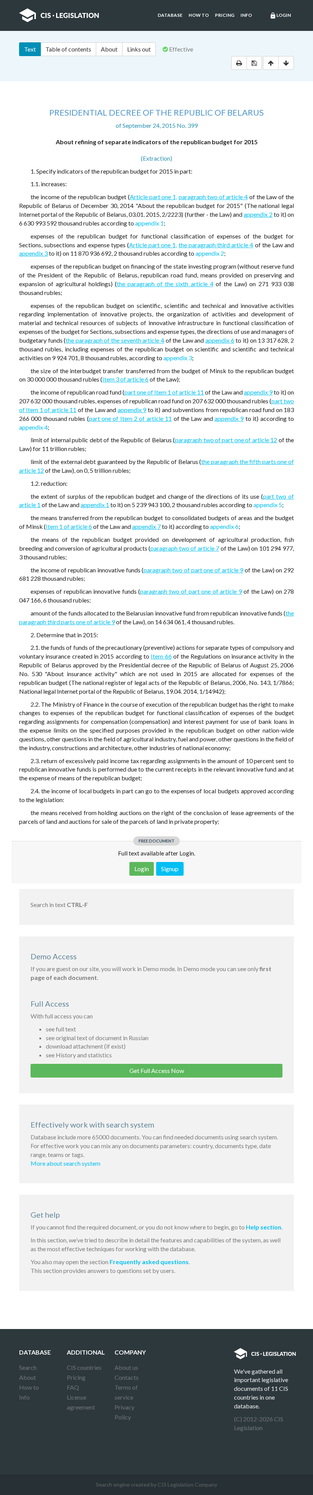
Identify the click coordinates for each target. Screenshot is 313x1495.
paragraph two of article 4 (213, 196)
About (109, 49)
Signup (170, 868)
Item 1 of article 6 (69, 526)
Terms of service (126, 1392)
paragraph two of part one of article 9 (193, 570)
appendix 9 (258, 392)
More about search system (65, 1163)
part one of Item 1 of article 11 (164, 392)
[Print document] (239, 63)
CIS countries (84, 1367)
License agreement (81, 1402)
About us (126, 1367)
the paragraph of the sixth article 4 (165, 283)
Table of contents (68, 49)
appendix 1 (149, 223)
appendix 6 (219, 340)
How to (199, 15)
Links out (139, 49)
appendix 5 (267, 504)
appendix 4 (33, 427)
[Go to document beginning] (271, 63)
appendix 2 (258, 214)
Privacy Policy (124, 1412)
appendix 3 (33, 253)
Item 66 (161, 656)
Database (170, 15)
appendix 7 (146, 526)
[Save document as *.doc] (254, 63)
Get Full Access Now (156, 1070)
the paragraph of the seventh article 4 (115, 340)
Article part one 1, (153, 196)
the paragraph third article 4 (216, 244)
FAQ (73, 1387)
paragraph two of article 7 (184, 548)
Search (28, 1367)
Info (246, 15)
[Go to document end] (286, 63)
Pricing (224, 15)
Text (30, 49)
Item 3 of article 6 (125, 379)
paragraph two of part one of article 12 (226, 439)
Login (280, 15)
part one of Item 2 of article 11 (130, 418)
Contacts (127, 1377)
